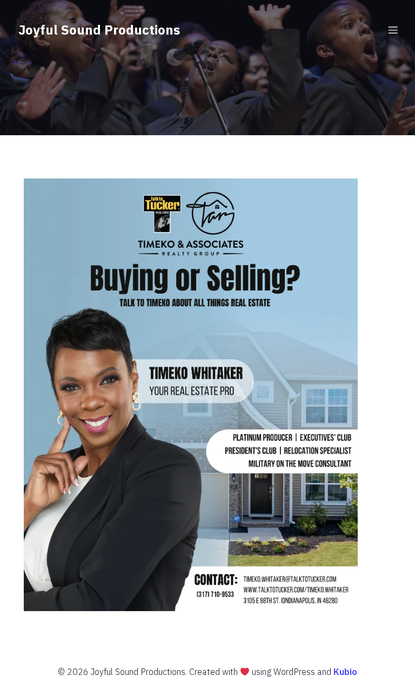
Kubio (345, 671)
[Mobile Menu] (393, 30)
